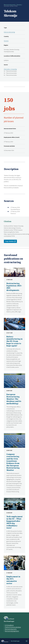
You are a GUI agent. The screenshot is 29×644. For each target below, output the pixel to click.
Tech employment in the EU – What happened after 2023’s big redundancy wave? (14, 522)
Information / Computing (10, 69)
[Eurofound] (9, 617)
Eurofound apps (9, 621)
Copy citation (9, 241)
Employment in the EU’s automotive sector (13, 580)
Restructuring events (10, 5)
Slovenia (19, 5)
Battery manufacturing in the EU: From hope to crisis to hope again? (14, 341)
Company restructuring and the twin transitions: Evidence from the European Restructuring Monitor (12, 462)
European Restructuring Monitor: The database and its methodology (13, 399)
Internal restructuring (9, 32)
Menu (26, 641)
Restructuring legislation (12, 631)
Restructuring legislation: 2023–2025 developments (14, 286)
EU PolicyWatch (9, 625)
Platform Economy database (13, 627)
